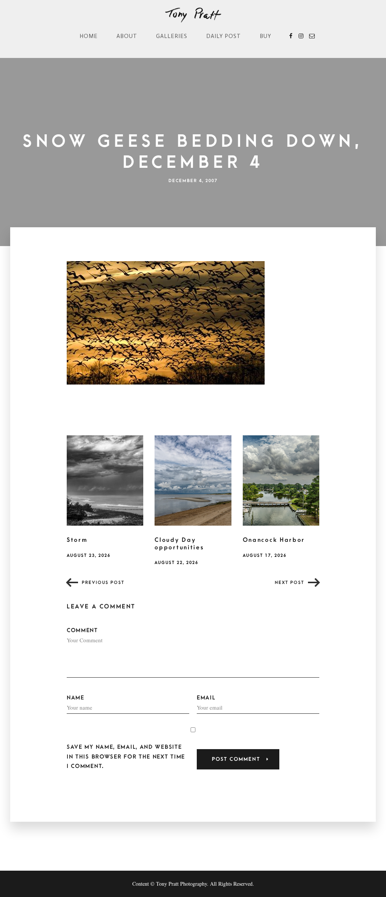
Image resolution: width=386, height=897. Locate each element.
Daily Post (223, 36)
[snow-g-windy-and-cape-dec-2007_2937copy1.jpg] (166, 322)
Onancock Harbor (274, 540)
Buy (265, 36)
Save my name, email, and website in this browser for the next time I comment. (126, 756)
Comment (82, 630)
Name (75, 698)
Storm (77, 540)
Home (89, 36)
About (126, 36)
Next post (289, 582)
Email (206, 698)
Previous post (103, 582)
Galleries (171, 36)
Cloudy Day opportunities (179, 544)
